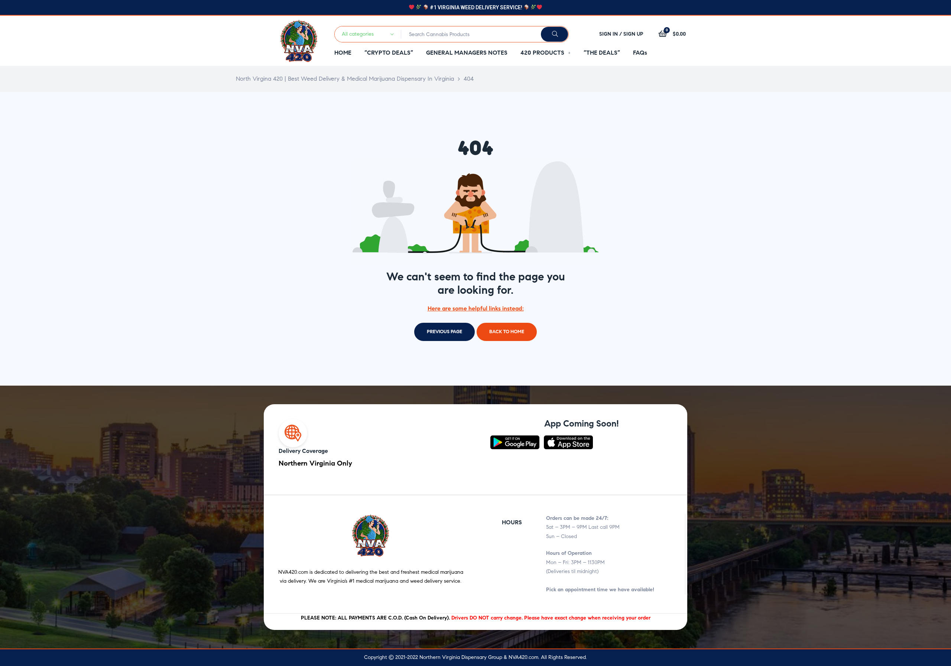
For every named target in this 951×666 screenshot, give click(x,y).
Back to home (506, 332)
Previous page (444, 332)
